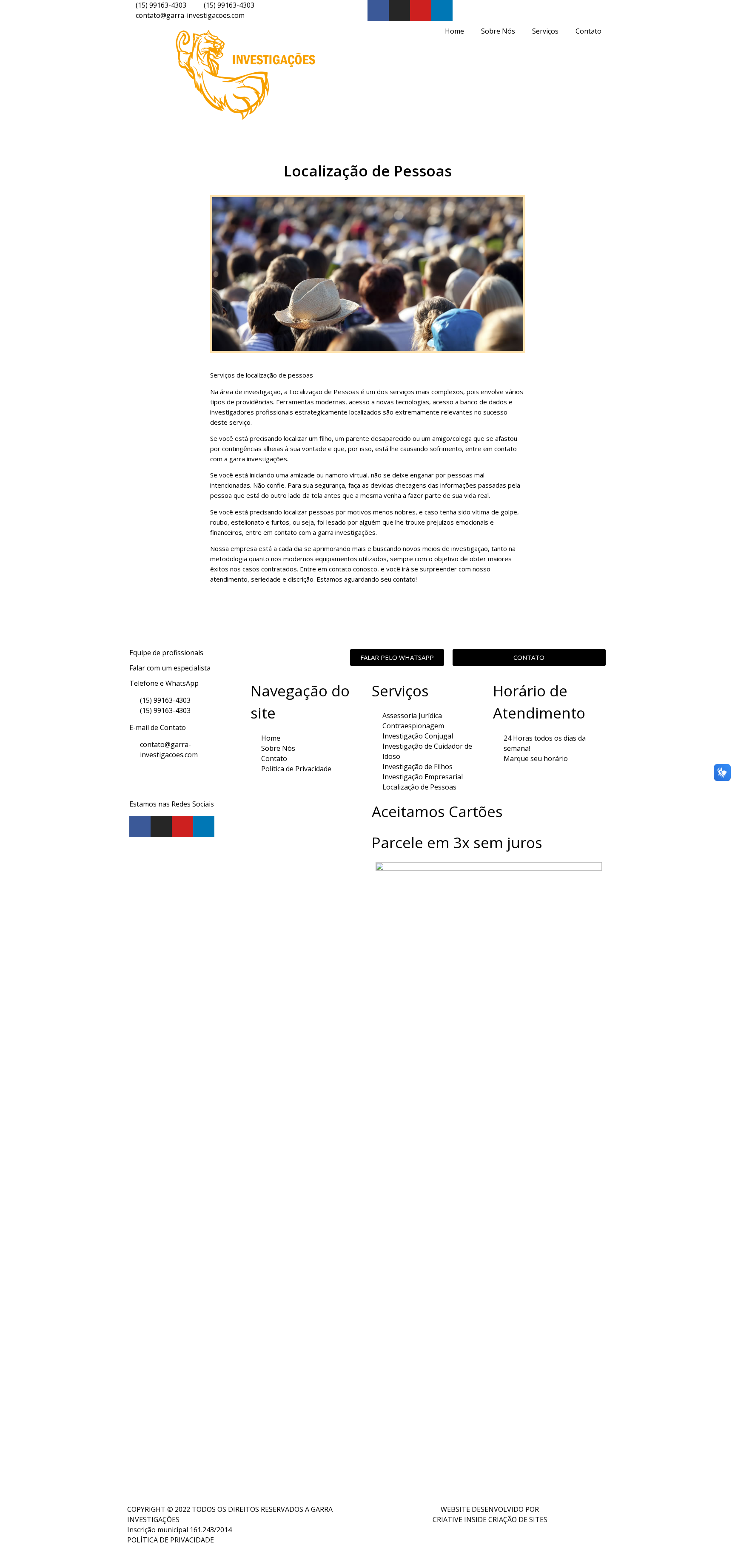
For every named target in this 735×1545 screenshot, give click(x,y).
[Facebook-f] (378, 10)
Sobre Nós (498, 31)
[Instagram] (399, 10)
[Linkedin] (442, 10)
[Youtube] (420, 10)
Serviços (545, 31)
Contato (588, 31)
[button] (397, 657)
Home (454, 31)
